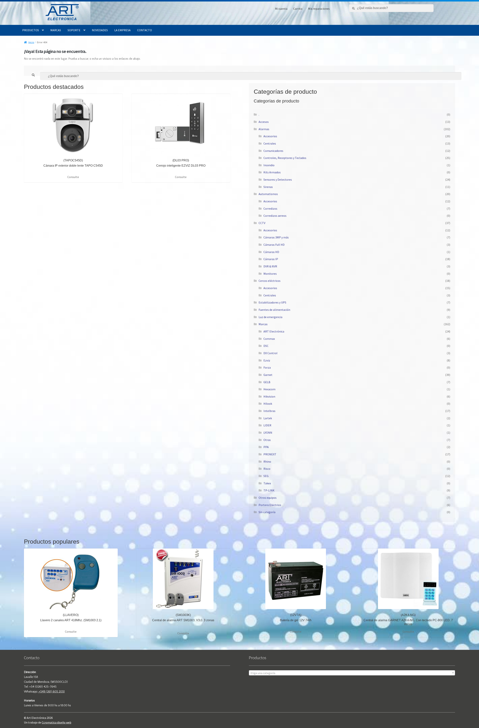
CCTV (262, 223)
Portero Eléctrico (270, 505)
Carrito (297, 8)
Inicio (31, 42)
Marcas (55, 30)
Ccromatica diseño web (56, 722)
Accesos (264, 122)
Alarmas (264, 129)
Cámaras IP (270, 259)
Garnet (267, 375)
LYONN (267, 432)
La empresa (122, 30)
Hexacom (269, 389)
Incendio (268, 165)
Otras (267, 440)
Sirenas (268, 187)
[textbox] (352, 673)
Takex (267, 483)
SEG (266, 476)
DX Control (270, 353)
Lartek (267, 418)
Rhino (267, 461)
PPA (266, 447)
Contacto (144, 30)
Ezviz (266, 360)
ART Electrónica (273, 331)
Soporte (74, 30)
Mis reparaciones (319, 8)
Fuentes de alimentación (274, 310)
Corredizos (270, 208)
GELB (266, 382)
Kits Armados (272, 172)
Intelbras (269, 411)
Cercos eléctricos (269, 281)
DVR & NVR (270, 266)
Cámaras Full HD (274, 244)
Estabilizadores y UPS (272, 302)
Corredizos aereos (274, 215)
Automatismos (268, 194)
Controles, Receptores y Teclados (284, 158)
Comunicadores (273, 151)
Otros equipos (268, 497)
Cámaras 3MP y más (276, 237)
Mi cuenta (281, 8)
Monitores (270, 273)
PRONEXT (269, 454)
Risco (266, 468)
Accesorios (270, 136)
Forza (267, 367)
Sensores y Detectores (277, 179)
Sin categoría (267, 512)
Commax (269, 339)
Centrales (269, 143)
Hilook (267, 403)
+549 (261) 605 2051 (51, 691)
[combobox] (352, 672)
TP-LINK (268, 490)
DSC (266, 346)
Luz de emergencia (270, 317)
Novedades (100, 30)
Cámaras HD (271, 252)
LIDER (267, 425)
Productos (30, 30)
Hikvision (269, 396)
